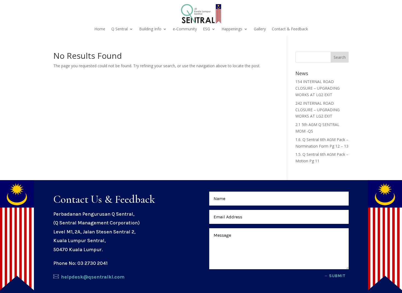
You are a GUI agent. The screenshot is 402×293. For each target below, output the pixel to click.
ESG (206, 29)
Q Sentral (119, 29)
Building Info (150, 29)
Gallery (260, 29)
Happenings (232, 29)
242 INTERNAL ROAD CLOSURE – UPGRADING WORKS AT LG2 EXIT (317, 110)
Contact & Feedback (290, 29)
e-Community (185, 29)
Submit (337, 275)
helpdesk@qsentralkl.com (92, 277)
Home (99, 29)
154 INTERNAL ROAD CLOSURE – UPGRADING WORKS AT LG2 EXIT (317, 88)
